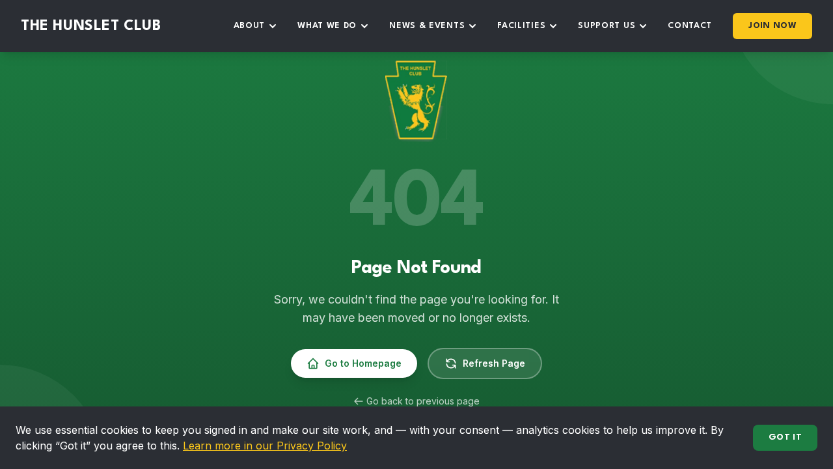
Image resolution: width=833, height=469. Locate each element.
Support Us (606, 25)
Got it (785, 437)
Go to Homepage (363, 363)
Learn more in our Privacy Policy (265, 445)
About (250, 25)
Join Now (772, 25)
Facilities (521, 25)
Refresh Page (494, 363)
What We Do (327, 25)
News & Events (427, 25)
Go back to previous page (423, 400)
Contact (690, 25)
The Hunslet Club (91, 26)
